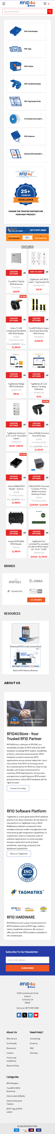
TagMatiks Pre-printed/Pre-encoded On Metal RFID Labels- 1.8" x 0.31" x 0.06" (39, 545)
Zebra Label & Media (16, 1096)
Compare (25, 273)
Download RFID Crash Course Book (25, 646)
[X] (24, 1015)
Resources (11, 1048)
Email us (34, 1043)
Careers (10, 1053)
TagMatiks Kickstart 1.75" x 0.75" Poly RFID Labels (16, 436)
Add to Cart (36, 271)
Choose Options (14, 272)
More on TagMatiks (19, 853)
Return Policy (13, 1065)
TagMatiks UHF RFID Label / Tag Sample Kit (38, 280)
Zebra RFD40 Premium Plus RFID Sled (39, 434)
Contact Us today (18, 788)
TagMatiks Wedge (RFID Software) (16, 385)
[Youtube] (36, 1015)
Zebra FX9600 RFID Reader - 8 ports (16, 487)
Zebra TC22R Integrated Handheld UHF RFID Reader (16, 331)
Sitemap (34, 1053)
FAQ (32, 1048)
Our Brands (12, 1043)
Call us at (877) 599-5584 (27, 1008)
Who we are (12, 1038)
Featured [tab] (27, 246)
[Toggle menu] (3, 3)
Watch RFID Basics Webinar (25, 670)
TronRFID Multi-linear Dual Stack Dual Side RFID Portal (39, 331)
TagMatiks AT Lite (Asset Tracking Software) (39, 386)
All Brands (36, 600)
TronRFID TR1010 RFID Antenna (16, 282)
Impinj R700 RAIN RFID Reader (16, 542)
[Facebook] (19, 1015)
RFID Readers (13, 1083)
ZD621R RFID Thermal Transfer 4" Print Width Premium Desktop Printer (39, 490)
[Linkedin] (30, 1015)
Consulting (35, 1038)
